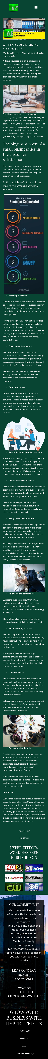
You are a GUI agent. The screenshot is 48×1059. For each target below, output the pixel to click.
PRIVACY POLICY (24, 1030)
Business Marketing (12, 53)
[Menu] (36, 7)
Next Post (24, 838)
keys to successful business (20, 187)
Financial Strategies (31, 53)
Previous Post (24, 831)
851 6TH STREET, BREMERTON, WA (21, 994)
